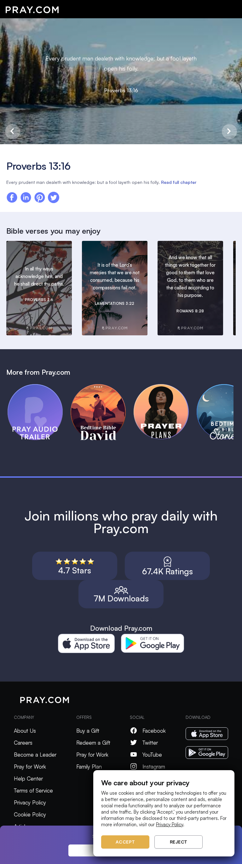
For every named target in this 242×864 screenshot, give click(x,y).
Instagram (153, 766)
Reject (178, 841)
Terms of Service (33, 790)
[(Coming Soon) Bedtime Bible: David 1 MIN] (102, 387)
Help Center (28, 778)
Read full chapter (178, 182)
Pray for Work (30, 766)
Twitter (150, 742)
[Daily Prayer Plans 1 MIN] (165, 387)
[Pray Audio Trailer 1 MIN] (39, 387)
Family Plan (89, 766)
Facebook (154, 730)
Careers (23, 742)
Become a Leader (35, 754)
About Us (25, 730)
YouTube (152, 754)
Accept (125, 841)
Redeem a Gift (93, 742)
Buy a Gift (87, 730)
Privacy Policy (30, 802)
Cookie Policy (30, 814)
